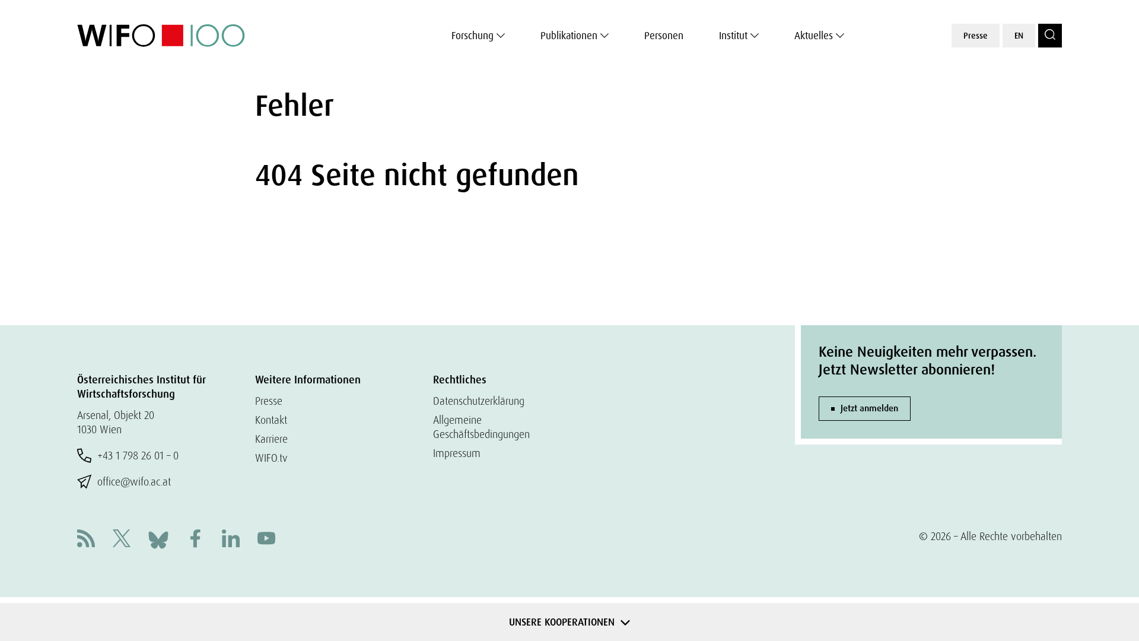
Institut (733, 35)
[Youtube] (266, 539)
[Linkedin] (231, 539)
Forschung (472, 35)
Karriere (271, 439)
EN (1018, 35)
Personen (663, 35)
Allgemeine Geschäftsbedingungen (481, 427)
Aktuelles (813, 35)
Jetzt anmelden (869, 408)
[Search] (1050, 35)
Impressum (457, 453)
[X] (122, 539)
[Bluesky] (158, 538)
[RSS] (86, 539)
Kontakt (271, 420)
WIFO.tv (271, 458)
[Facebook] (195, 539)
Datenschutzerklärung (478, 401)
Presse (975, 35)
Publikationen (568, 35)
